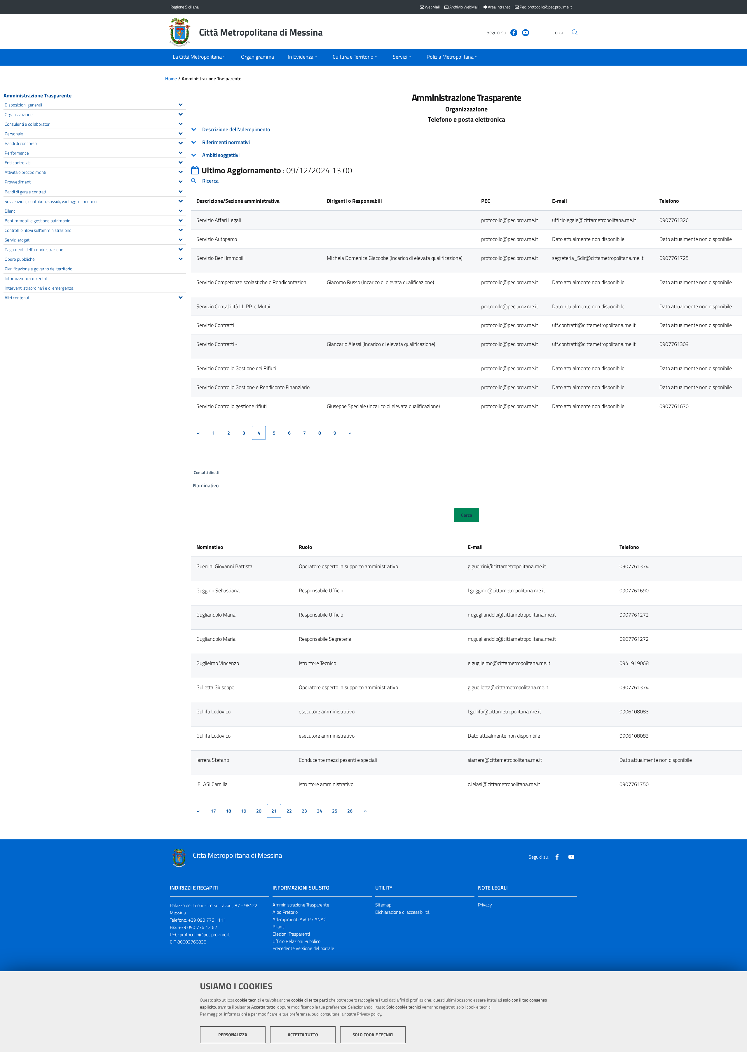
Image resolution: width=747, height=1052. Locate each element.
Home (171, 78)
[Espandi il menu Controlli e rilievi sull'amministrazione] (180, 229)
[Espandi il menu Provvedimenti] (180, 180)
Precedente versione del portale (303, 948)
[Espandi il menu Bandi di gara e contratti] (180, 190)
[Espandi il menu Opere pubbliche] (180, 258)
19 (243, 810)
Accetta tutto (303, 1034)
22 (289, 810)
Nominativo (206, 485)
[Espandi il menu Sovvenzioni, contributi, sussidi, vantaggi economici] (180, 200)
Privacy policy (369, 1014)
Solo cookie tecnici (372, 1034)
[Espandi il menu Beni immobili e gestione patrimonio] (180, 219)
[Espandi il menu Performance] (180, 151)
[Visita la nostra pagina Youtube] (523, 32)
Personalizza (232, 1034)
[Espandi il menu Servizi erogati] (180, 238)
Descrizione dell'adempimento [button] (236, 129)
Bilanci (279, 926)
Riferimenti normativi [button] (226, 142)
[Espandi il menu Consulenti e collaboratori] (180, 123)
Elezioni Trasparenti (291, 933)
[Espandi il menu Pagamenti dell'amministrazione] (180, 248)
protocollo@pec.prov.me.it (205, 934)
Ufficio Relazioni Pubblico (296, 941)
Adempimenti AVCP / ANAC (299, 919)
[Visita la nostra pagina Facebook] (511, 32)
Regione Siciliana (184, 7)
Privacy (485, 904)
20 (258, 810)
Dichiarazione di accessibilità (402, 912)
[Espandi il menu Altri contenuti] (180, 296)
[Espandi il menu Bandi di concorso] (180, 142)
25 (334, 810)
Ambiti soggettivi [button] (221, 155)
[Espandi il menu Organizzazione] (180, 113)
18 (228, 810)
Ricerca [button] (210, 181)
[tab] (466, 129)
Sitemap (383, 904)
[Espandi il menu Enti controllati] (180, 161)
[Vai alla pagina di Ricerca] (575, 32)
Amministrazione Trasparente (37, 95)
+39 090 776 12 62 (197, 927)
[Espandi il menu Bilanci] (180, 209)
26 (349, 810)
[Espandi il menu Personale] (180, 132)
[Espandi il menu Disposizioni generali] (180, 103)
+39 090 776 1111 (207, 919)
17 (213, 810)
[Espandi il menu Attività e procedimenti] (180, 171)
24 (319, 810)
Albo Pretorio (285, 912)
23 (304, 810)
